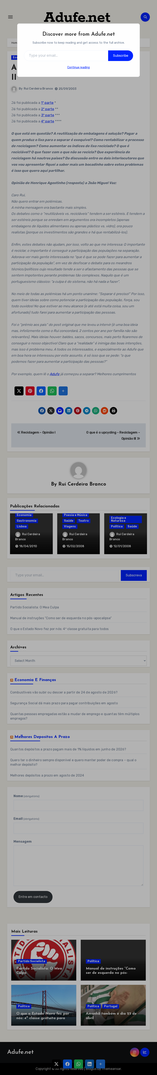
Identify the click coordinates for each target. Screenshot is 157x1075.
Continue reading (78, 67)
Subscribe (120, 56)
